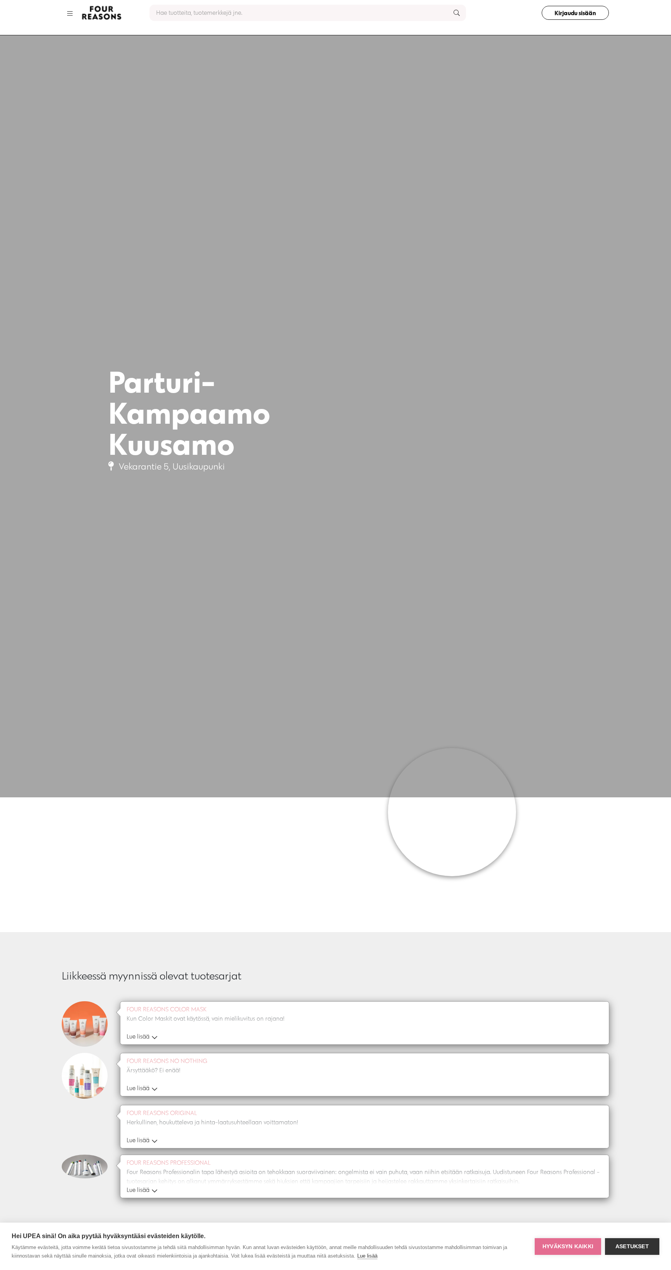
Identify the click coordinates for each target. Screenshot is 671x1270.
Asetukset (632, 1246)
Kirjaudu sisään (575, 13)
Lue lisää (367, 1256)
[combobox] (307, 13)
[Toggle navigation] (70, 13)
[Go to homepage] (101, 13)
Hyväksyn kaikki (567, 1246)
